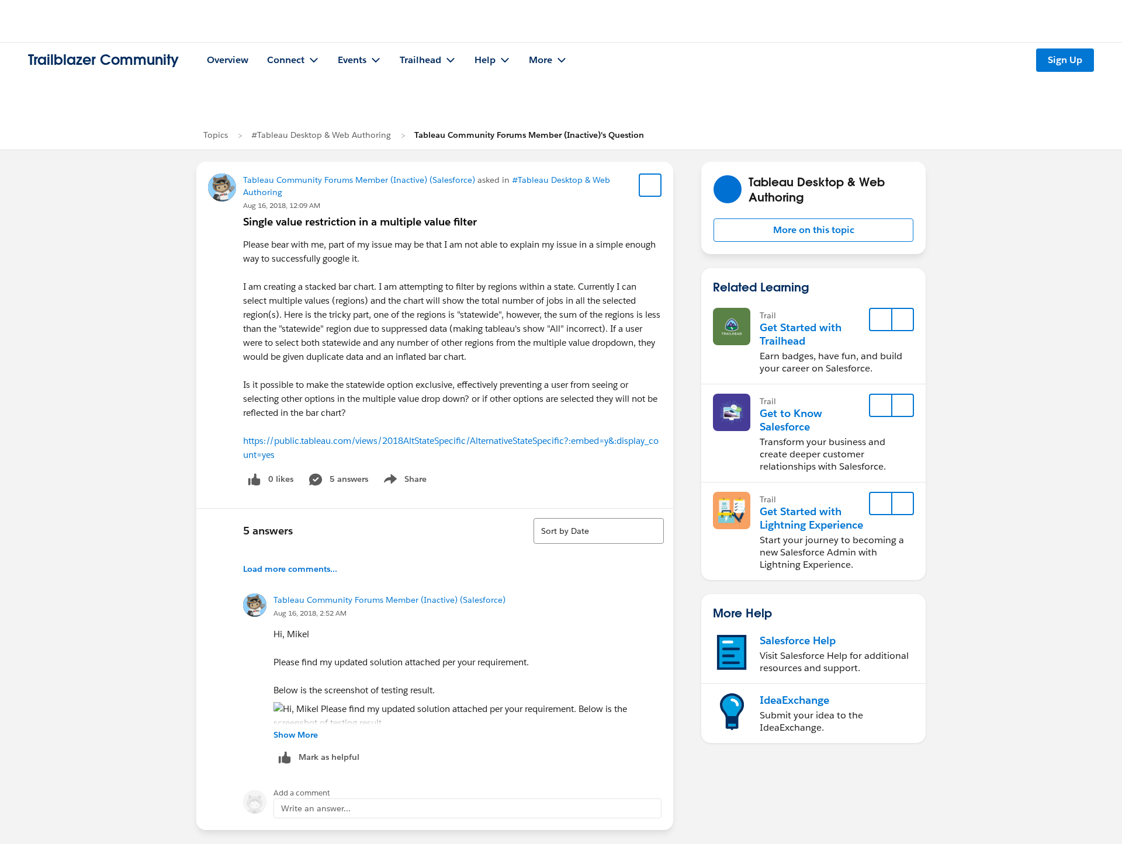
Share (403, 481)
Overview (227, 60)
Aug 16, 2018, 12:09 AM (281, 205)
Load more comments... (290, 569)
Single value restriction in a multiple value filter (360, 221)
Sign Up (1065, 60)
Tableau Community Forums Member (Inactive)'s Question (529, 135)
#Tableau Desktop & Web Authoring (321, 135)
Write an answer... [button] (316, 808)
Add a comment (301, 793)
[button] (813, 230)
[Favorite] (650, 185)
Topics (215, 135)
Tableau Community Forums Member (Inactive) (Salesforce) (359, 180)
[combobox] (599, 531)
